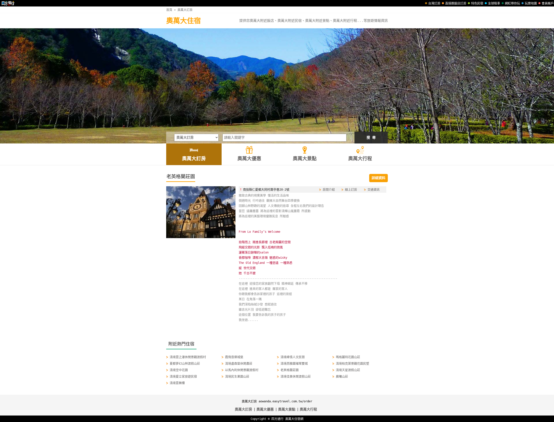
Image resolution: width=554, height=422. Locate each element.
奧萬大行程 (308, 409)
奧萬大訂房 (185, 9)
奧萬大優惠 (265, 409)
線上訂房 (351, 189)
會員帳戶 (548, 3)
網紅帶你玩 (512, 3)
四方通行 (277, 418)
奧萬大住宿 (183, 21)
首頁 (169, 9)
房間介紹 (329, 189)
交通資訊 (373, 189)
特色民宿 (477, 3)
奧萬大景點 (286, 409)
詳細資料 (378, 178)
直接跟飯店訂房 (455, 3)
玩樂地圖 (531, 3)
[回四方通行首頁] (8, 3)
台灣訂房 (434, 3)
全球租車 (494, 3)
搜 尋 (371, 137)
